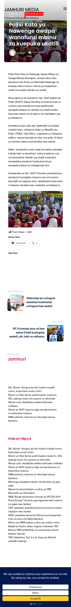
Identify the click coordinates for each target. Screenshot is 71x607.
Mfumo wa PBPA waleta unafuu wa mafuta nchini (33, 522)
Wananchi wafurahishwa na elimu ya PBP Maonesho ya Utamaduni (29, 491)
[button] (65, 8)
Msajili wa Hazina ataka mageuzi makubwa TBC (33, 526)
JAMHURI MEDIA (21, 9)
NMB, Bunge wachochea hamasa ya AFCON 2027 (34, 496)
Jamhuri (21, 52)
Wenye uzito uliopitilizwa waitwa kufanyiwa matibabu (35, 463)
